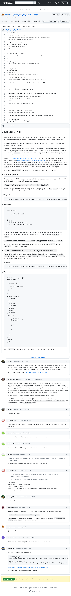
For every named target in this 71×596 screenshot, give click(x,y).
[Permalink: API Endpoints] (3, 174)
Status (30, 587)
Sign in (57, 3)
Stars (26, 21)
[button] (55, 21)
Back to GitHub (48, 3)
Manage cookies (53, 587)
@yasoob (10, 383)
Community (36, 587)
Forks (37, 21)
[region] (35, 78)
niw (6, 15)
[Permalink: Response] (3, 204)
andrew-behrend (13, 537)
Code (5, 21)
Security (25, 587)
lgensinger (11, 548)
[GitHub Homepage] (30, 591)
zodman (10, 409)
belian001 (11, 433)
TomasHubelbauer (13, 379)
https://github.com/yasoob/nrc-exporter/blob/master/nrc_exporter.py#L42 (29, 567)
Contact (46, 587)
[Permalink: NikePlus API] (3, 132)
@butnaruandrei (37, 399)
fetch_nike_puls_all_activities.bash (23, 15)
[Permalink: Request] (3, 195)
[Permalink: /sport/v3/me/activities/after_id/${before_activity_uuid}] (3, 240)
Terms (15, 587)
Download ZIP (65, 21)
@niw (9, 511)
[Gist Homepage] (8, 3)
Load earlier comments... (38, 357)
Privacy (20, 587)
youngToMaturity (13, 497)
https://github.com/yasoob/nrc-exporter (36, 372)
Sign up (64, 3)
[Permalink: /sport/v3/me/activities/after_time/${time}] (3, 185)
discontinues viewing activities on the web (31, 160)
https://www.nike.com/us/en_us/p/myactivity (22, 158)
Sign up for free (8, 579)
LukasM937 (11, 420)
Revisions (15, 21)
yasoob (10, 361)
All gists (39, 3)
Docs (41, 587)
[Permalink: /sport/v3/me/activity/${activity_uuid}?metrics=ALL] (3, 250)
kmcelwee (11, 507)
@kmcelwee (11, 531)
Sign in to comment (56, 579)
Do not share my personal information (35, 588)
